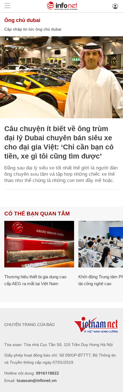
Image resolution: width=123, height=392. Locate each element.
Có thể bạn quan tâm (37, 214)
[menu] (7, 6)
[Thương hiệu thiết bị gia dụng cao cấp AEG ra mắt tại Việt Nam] (39, 244)
